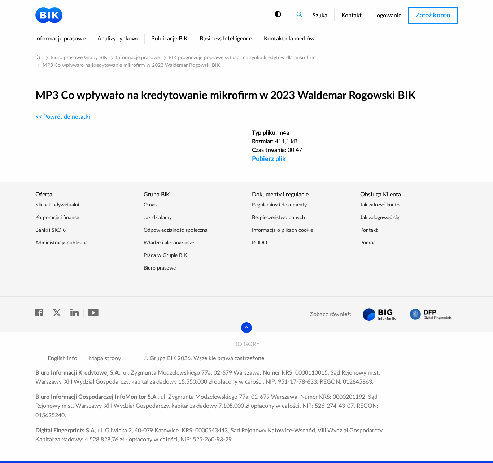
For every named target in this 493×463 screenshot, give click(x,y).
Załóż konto (433, 15)
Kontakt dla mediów (289, 39)
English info (62, 358)
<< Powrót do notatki (62, 117)
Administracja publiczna (61, 242)
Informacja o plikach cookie (282, 230)
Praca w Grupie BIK (165, 255)
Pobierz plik (269, 159)
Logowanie (387, 15)
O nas (150, 205)
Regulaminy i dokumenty (279, 205)
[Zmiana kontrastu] (278, 14)
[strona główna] (37, 57)
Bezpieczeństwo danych (278, 217)
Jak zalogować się (379, 217)
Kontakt (351, 15)
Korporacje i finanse (57, 217)
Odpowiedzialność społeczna (176, 230)
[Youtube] (93, 313)
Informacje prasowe (60, 39)
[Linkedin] (77, 313)
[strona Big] (380, 314)
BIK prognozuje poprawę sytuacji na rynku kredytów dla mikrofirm (242, 57)
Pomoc (368, 242)
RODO (259, 242)
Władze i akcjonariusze (169, 242)
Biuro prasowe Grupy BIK (79, 57)
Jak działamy (158, 217)
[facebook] (41, 313)
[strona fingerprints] (431, 314)
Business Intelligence (226, 39)
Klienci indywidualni (57, 205)
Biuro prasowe (160, 268)
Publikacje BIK (169, 39)
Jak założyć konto (380, 205)
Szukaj (321, 15)
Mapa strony (105, 358)
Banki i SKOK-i (51, 230)
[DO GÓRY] (246, 328)
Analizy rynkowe (118, 39)
